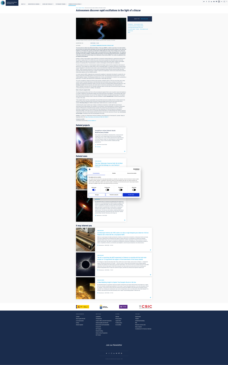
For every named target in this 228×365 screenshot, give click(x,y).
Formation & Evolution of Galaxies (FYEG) (135, 25)
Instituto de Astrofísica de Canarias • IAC (12, 3)
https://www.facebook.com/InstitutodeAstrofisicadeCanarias (206, 1)
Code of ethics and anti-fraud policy (104, 320)
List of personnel (79, 320)
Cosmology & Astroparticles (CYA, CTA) (135, 27)
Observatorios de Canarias (33, 4)
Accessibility (118, 324)
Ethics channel (138, 326)
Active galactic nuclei (144, 29)
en (221, 1)
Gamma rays (130, 30)
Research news (100, 280)
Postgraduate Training (60, 4)
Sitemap (117, 316)
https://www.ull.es (123, 306)
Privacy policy (118, 318)
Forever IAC (98, 326)
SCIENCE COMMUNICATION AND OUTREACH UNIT (103, 45)
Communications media (138, 24)
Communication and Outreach (74, 4)
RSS (136, 322)
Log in (224, 1)
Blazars (137, 29)
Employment (138, 316)
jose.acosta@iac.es (92, 120)
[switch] (107, 190)
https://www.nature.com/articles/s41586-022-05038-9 (96, 117)
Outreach (80, 7)
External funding (99, 330)
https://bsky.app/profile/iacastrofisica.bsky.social (216, 1)
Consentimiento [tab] (96, 173)
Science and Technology (47, 4)
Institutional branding (139, 320)
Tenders (137, 318)
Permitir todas (131, 194)
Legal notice (118, 320)
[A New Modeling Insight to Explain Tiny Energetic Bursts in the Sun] (150, 297)
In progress (99, 146)
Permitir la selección (114, 194)
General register (79, 324)
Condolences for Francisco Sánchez (143, 328)
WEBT (129, 32)
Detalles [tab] (114, 173)
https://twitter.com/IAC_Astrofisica (204, 1)
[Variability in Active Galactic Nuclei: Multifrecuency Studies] (124, 151)
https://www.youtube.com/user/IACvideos (214, 1)
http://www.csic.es (145, 306)
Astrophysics (130, 24)
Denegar (97, 194)
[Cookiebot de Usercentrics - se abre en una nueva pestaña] (134, 169)
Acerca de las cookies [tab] (131, 173)
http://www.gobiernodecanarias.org (104, 306)
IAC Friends (98, 335)
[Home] (3, 3)
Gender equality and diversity (102, 322)
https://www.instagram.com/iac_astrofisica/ (209, 1)
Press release (98, 161)
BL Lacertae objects (131, 29)
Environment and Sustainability (102, 324)
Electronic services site (140, 324)
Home (77, 7)
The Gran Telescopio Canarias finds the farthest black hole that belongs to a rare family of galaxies (109, 165)
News (83, 7)
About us (23, 4)
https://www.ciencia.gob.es (82, 306)
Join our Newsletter (114, 345)
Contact (77, 316)
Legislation (98, 316)
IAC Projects (98, 328)
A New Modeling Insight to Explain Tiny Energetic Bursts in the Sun (116, 282)
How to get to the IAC (80, 318)
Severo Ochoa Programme (101, 333)
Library (77, 322)
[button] (101, 28)
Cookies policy (118, 322)
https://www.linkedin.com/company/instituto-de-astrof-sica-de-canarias (211, 1)
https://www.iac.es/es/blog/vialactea (219, 1)
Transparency (99, 318)
